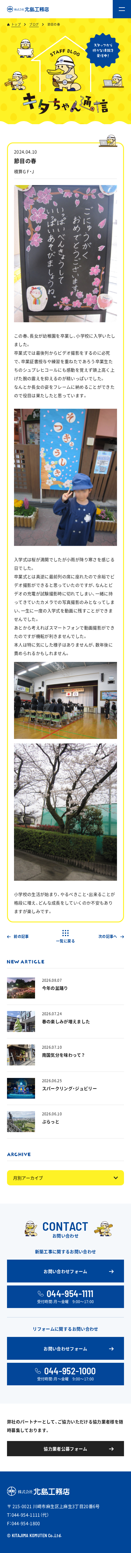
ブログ (34, 24)
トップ (16, 24)
